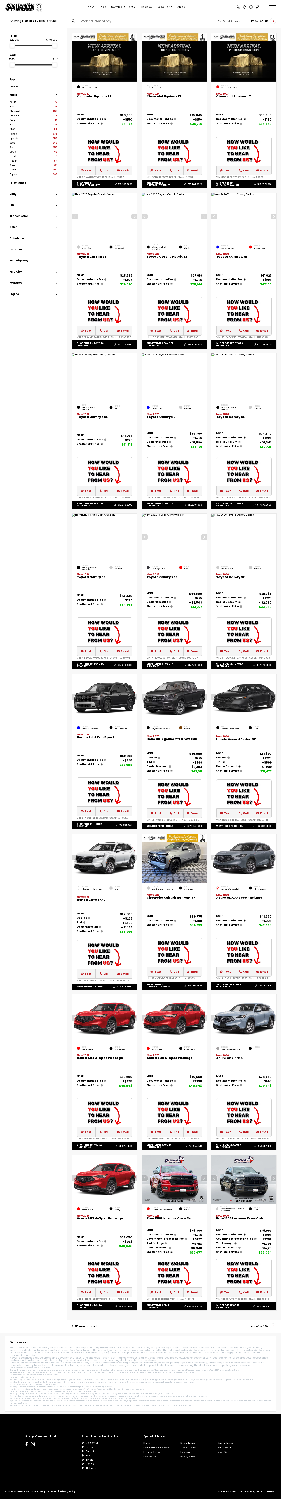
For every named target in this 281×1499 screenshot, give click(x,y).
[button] (134, 216)
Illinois (89, 1459)
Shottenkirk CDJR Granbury (158, 1306)
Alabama (91, 1468)
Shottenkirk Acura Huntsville (228, 985)
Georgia (91, 1451)
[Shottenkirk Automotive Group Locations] (248, 7)
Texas (89, 1447)
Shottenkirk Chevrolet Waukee (88, 184)
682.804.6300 (194, 826)
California (92, 1443)
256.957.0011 (125, 825)
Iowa (89, 1455)
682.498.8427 (194, 1306)
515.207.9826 (125, 184)
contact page (237, 1401)
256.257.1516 (265, 985)
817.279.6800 (125, 344)
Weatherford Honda (160, 826)
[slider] (12, 45)
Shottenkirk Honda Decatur (89, 825)
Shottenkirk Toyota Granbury (90, 344)
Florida (90, 1464)
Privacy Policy (52, 1375)
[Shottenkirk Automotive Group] (23, 7)
